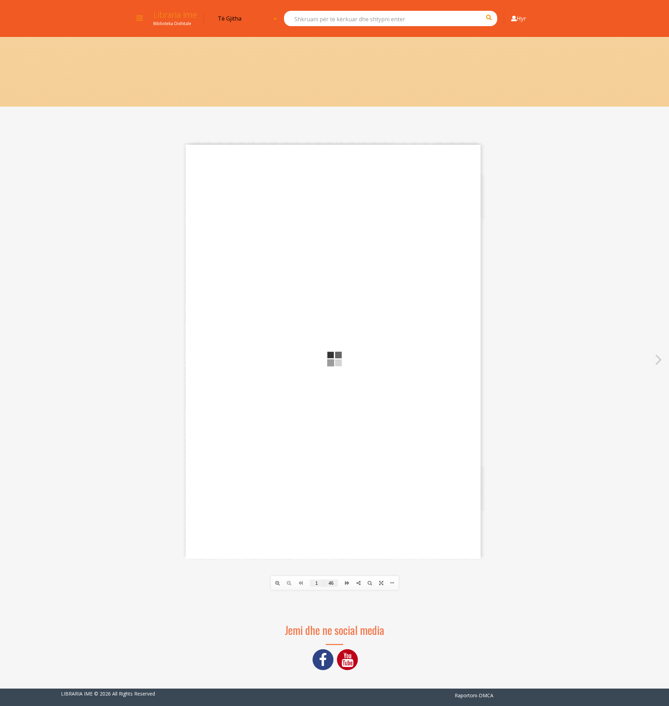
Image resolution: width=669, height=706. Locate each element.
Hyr (521, 18)
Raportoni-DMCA (474, 695)
